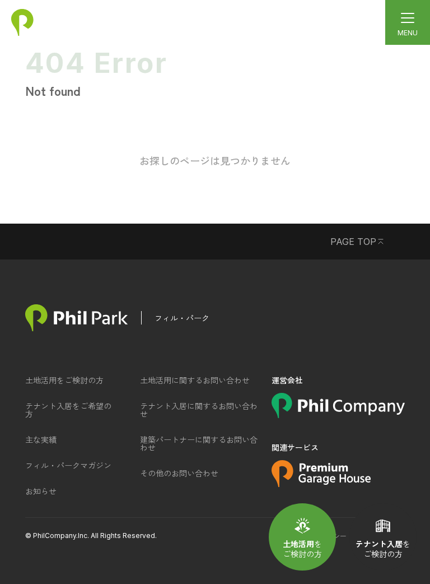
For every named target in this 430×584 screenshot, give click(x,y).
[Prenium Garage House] (321, 483)
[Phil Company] (338, 414)
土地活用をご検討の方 (64, 380)
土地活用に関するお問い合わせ (195, 380)
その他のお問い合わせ (179, 473)
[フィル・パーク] (76, 317)
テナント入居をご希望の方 (68, 409)
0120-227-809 (192, 18)
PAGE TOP (353, 241)
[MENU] (407, 22)
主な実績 (41, 439)
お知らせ (41, 491)
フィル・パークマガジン (68, 465)
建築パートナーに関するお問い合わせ (199, 443)
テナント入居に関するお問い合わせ (199, 409)
